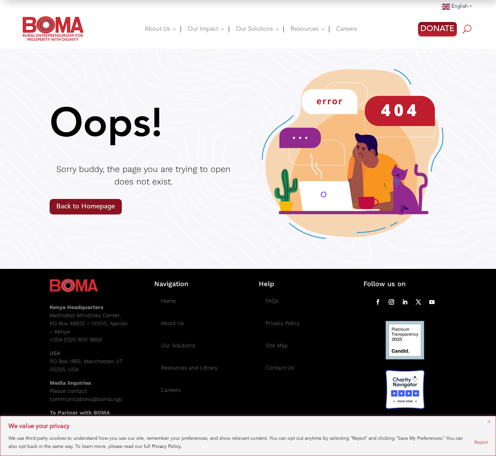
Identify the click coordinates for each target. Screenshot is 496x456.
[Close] (489, 421)
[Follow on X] (418, 302)
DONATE (437, 29)
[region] (248, 436)
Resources (308, 29)
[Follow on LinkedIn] (404, 302)
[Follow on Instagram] (391, 302)
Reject (481, 442)
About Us (161, 29)
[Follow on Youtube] (431, 302)
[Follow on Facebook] (378, 302)
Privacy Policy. (167, 446)
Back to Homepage (85, 206)
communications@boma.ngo (86, 399)
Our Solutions (258, 29)
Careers (346, 29)
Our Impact (206, 29)
